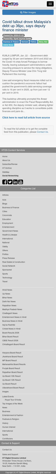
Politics (33, 42)
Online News (8, 45)
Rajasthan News (9, 305)
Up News (6, 293)
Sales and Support (10, 454)
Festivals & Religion (10, 419)
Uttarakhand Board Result (13, 387)
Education (6, 219)
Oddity (5, 246)
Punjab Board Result (11, 368)
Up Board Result (9, 383)
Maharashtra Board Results (14, 364)
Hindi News (7, 289)
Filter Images (29, 12)
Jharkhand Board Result (12, 356)
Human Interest (8, 427)
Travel (4, 281)
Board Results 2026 (10, 332)
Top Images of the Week (12, 403)
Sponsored (7, 269)
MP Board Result (9, 360)
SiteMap (5, 172)
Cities (4, 211)
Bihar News (7, 297)
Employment (7, 223)
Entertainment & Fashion (12, 415)
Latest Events (8, 396)
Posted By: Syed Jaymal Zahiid (17, 38)
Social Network (8, 265)
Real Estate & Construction (13, 262)
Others (5, 250)
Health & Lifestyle (9, 234)
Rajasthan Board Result (12, 372)
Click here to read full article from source (26, 117)
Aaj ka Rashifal (8, 324)
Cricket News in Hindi (11, 328)
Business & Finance (11, 42)
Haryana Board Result (11, 352)
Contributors (7, 438)
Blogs (4, 203)
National (24, 42)
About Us (6, 160)
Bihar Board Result (10, 336)
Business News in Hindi (12, 321)
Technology (7, 277)
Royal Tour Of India (13, 399)
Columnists (7, 215)
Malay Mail (43, 42)
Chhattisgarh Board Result (13, 344)
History (5, 423)
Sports (5, 273)
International (7, 238)
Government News (10, 230)
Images (5, 391)
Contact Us (42, 131)
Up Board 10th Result (11, 376)
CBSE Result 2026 (10, 340)
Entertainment (8, 227)
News (4, 407)
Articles (5, 195)
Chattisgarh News (9, 313)
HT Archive (7, 168)
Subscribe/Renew (9, 164)
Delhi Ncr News (9, 301)
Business (6, 411)
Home (4, 156)
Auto (4, 199)
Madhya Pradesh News (12, 309)
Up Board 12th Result (11, 379)
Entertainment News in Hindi (14, 317)
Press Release (8, 258)
